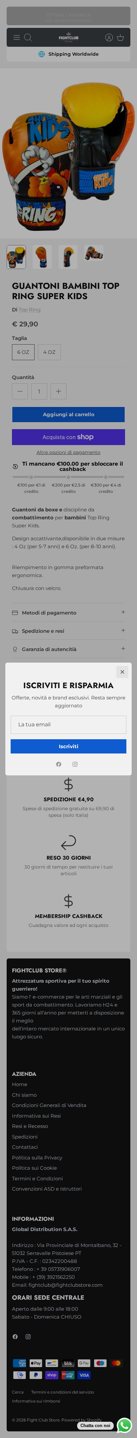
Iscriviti (68, 746)
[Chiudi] (122, 672)
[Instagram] (74, 764)
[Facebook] (58, 764)
